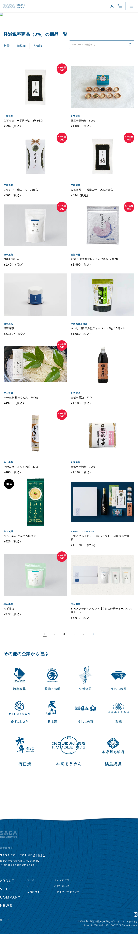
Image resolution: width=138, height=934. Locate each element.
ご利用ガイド (34, 891)
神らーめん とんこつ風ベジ (20, 536)
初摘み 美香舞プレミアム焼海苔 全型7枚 (95, 259)
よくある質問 (62, 880)
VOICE (6, 889)
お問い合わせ (62, 886)
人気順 (37, 45)
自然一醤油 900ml (82, 397)
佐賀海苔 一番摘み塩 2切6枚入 (23, 120)
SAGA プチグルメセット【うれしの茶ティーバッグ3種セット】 (102, 610)
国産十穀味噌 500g (83, 120)
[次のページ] (93, 634)
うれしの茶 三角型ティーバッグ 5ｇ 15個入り (98, 328)
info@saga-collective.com (17, 865)
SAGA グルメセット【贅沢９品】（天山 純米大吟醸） (100, 538)
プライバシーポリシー (67, 891)
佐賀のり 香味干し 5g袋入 (21, 189)
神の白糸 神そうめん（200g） (22, 397)
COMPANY (10, 897)
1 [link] (45, 633)
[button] (131, 6)
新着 (7, 45)
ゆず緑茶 (9, 608)
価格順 (21, 45)
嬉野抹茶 (9, 328)
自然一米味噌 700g (83, 466)
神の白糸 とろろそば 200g (21, 466)
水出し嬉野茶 (11, 259)
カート (31, 886)
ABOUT (7, 881)
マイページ (33, 880)
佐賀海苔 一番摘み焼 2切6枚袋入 (92, 189)
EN (7, 920)
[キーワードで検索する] (130, 45)
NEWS (6, 905)
